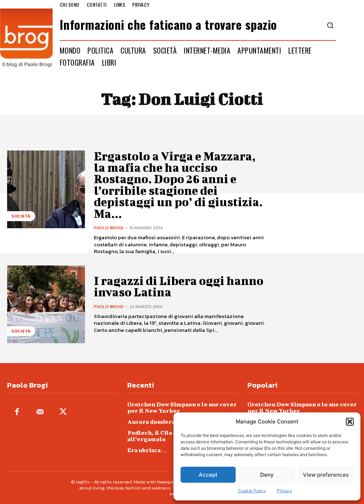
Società (21, 216)
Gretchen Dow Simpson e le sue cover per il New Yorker (182, 407)
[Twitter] (63, 412)
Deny (267, 474)
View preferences (326, 474)
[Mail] (40, 412)
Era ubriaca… (147, 450)
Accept (208, 474)
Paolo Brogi (108, 227)
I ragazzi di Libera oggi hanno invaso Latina (178, 286)
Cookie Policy (252, 490)
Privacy (284, 490)
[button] (349, 421)
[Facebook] (17, 412)
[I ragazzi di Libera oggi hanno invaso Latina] (46, 304)
